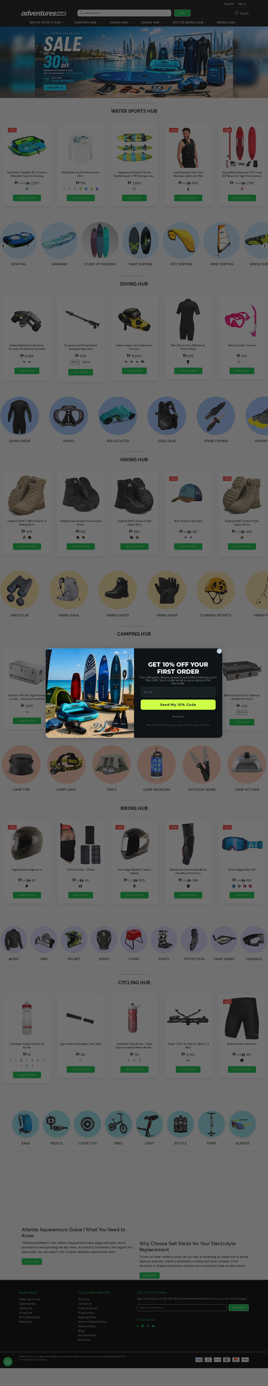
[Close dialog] (219, 651)
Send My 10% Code (178, 704)
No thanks (178, 716)
